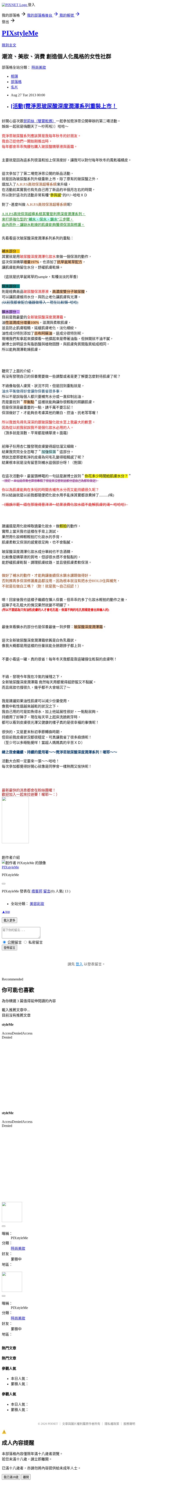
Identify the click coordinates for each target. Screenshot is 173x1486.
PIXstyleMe (20, 33)
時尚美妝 (39, 67)
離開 (26, 1477)
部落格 (16, 82)
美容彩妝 (37, 904)
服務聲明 (129, 1423)
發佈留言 (9, 947)
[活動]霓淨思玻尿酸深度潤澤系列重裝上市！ (64, 106)
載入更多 (9, 920)
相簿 (14, 76)
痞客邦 (37, 891)
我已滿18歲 (11, 1477)
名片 (14, 87)
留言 (46, 891)
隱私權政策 (112, 1423)
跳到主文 (9, 45)
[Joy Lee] (15, 842)
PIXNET (53, 1423)
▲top (6, 912)
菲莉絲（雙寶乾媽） (39, 121)
